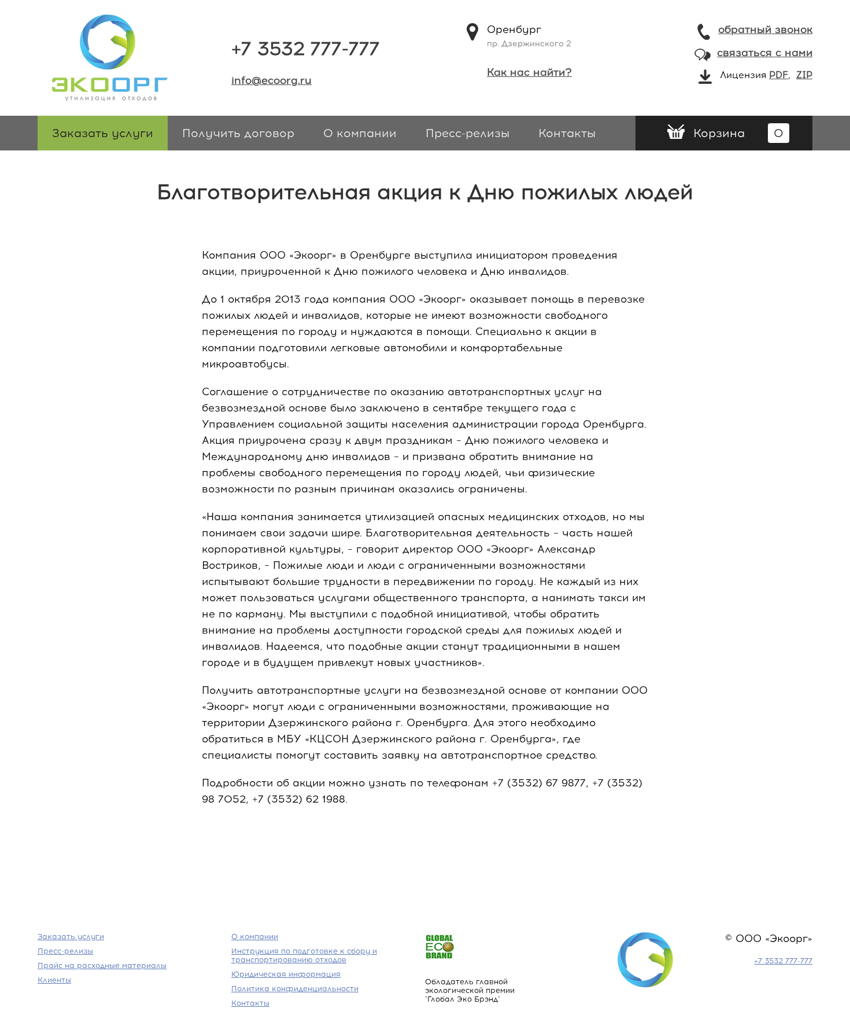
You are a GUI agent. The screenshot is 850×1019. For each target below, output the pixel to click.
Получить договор (238, 133)
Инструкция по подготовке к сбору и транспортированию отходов (304, 955)
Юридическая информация (286, 974)
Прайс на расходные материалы (102, 965)
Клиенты (54, 980)
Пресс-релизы (467, 133)
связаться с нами (764, 52)
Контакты (567, 133)
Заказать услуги (102, 133)
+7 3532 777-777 (305, 49)
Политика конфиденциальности (295, 988)
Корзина (738, 133)
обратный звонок (765, 29)
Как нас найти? (529, 72)
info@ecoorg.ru (271, 80)
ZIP (804, 74)
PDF (778, 74)
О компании (360, 133)
